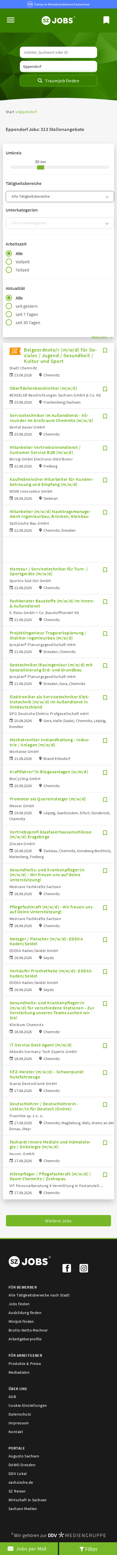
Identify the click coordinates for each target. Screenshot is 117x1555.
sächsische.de (21, 1482)
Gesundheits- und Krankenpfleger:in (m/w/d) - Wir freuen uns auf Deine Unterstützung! (47, 874)
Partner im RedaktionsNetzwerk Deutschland (61, 4)
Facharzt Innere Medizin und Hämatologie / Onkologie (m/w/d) (50, 1144)
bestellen (29, 1548)
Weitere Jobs (58, 1221)
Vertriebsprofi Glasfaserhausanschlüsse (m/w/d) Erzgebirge (50, 834)
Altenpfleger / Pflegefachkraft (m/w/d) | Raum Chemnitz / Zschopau (50, 1176)
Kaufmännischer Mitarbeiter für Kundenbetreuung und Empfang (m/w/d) (51, 481)
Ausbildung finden (25, 1312)
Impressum (19, 1422)
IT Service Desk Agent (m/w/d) (41, 1045)
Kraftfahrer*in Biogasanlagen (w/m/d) (49, 771)
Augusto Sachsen (24, 1456)
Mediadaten (19, 1372)
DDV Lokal (18, 1473)
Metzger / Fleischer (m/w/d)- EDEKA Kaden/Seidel (46, 941)
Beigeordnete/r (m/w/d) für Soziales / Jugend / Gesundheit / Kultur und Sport (60, 355)
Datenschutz (20, 1414)
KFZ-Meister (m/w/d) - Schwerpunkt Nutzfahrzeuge (47, 1074)
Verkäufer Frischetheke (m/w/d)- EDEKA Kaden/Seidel (51, 973)
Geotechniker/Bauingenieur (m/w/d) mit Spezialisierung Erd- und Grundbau (51, 667)
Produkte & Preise (25, 1363)
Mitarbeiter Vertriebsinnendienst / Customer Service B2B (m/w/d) (45, 449)
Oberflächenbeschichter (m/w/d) (43, 388)
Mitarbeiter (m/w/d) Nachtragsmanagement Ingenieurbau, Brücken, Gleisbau (50, 514)
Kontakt (16, 1431)
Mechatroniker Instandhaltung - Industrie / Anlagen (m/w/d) (49, 742)
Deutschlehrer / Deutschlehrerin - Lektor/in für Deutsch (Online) (44, 1106)
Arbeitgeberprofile (25, 1338)
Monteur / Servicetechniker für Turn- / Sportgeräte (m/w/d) (49, 571)
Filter (91, 1548)
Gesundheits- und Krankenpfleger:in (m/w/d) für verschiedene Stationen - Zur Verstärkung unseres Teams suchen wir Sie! (52, 1010)
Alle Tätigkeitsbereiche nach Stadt (39, 1295)
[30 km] (40, 167)
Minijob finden (21, 1321)
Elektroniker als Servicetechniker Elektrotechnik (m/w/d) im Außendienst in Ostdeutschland (49, 701)
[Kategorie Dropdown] (108, 196)
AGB (12, 1396)
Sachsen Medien (23, 1508)
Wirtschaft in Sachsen (28, 1499)
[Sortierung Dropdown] (111, 337)
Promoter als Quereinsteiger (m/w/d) (48, 799)
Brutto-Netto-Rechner (28, 1330)
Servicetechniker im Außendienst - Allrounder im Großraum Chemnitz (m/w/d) (51, 417)
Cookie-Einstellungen (28, 1405)
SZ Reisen (17, 1491)
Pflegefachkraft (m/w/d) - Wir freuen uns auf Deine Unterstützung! (51, 909)
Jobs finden (19, 1303)
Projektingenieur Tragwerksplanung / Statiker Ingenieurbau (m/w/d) (48, 635)
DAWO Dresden (22, 1464)
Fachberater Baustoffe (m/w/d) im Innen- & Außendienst (52, 603)
